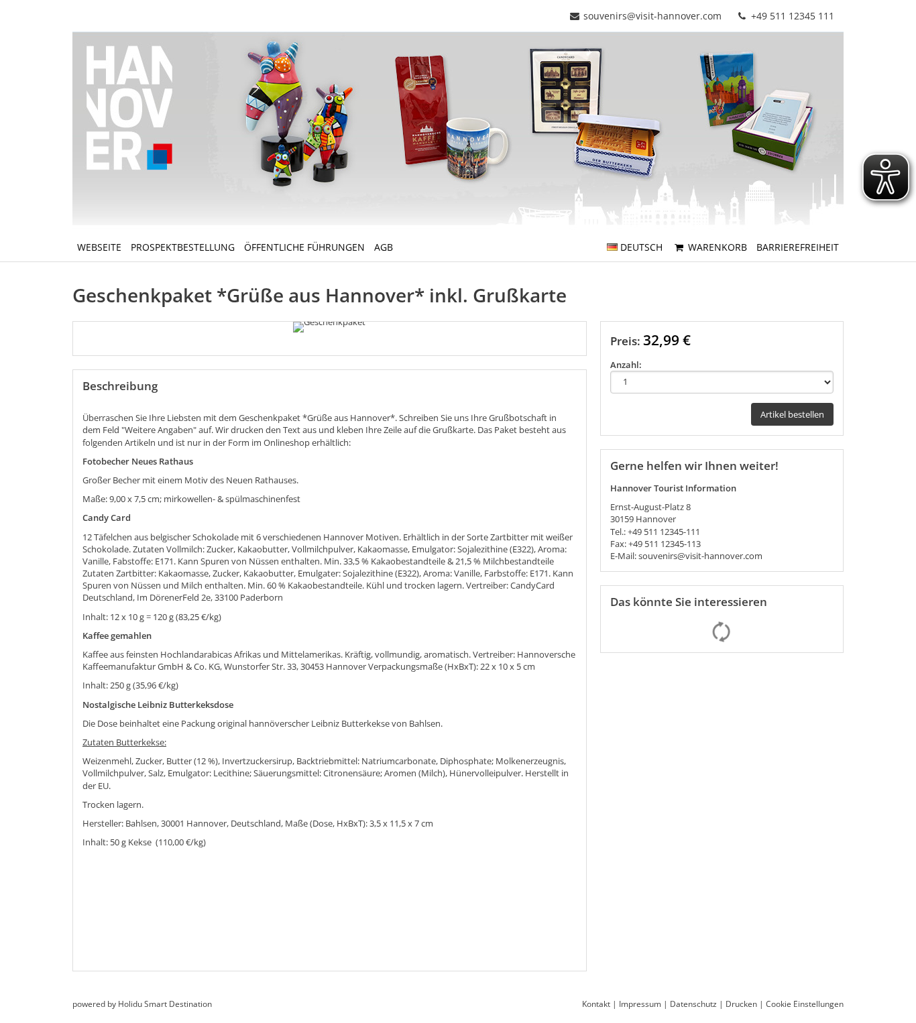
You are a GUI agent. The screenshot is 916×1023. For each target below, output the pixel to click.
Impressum (640, 1004)
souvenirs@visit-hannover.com (652, 15)
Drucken (741, 1004)
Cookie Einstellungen (805, 1004)
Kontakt (596, 1004)
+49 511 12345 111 (791, 15)
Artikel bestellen (792, 414)
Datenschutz (693, 1004)
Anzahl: (626, 365)
